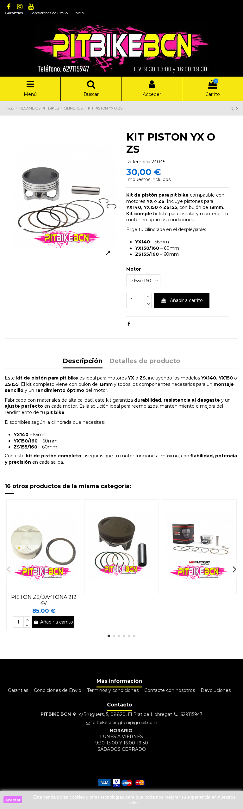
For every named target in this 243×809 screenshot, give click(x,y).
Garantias (14, 12)
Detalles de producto (144, 361)
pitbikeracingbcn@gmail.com (125, 722)
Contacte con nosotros (169, 690)
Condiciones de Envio (49, 12)
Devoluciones (216, 690)
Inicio (79, 12)
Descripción (83, 361)
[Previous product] (233, 108)
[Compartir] (129, 324)
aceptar (13, 799)
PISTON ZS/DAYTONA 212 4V (44, 600)
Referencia (138, 162)
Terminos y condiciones (113, 690)
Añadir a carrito (186, 300)
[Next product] (237, 108)
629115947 (191, 714)
